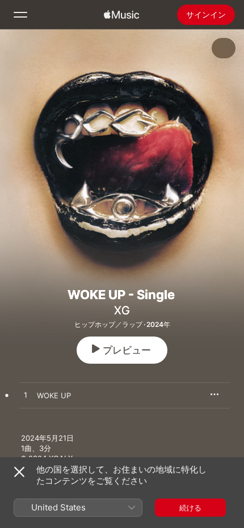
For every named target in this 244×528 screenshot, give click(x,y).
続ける (190, 507)
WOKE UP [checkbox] (54, 395)
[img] (121, 15)
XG (122, 310)
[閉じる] (19, 472)
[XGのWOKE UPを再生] (25, 395)
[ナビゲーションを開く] (20, 14)
